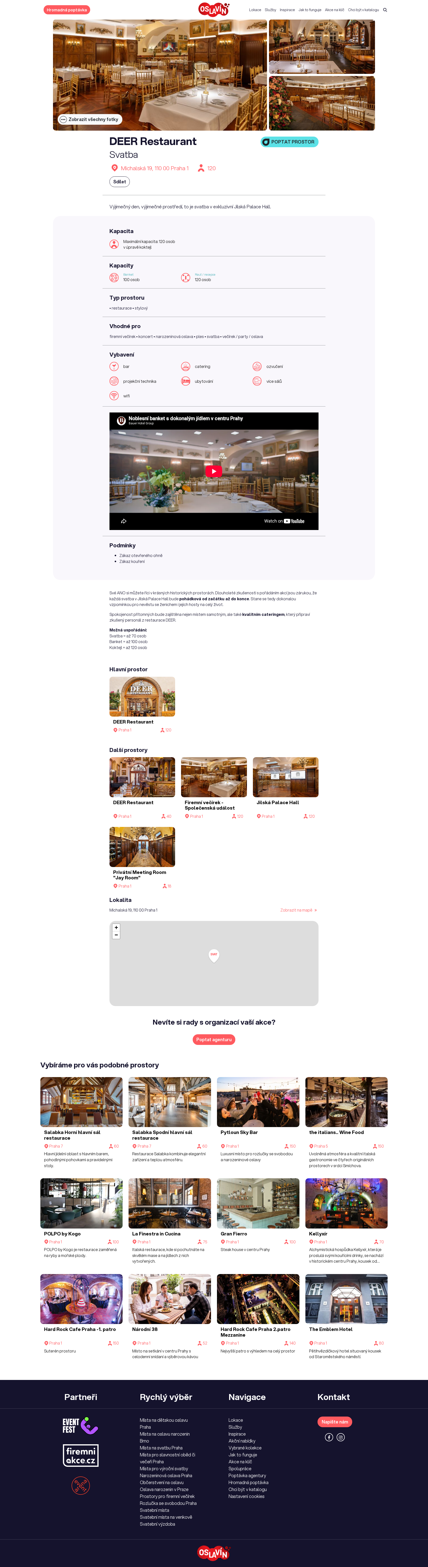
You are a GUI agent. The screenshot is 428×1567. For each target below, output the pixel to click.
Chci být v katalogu (363, 9)
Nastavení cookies (247, 1496)
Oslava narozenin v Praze (164, 1489)
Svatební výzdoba (157, 1524)
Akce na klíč (334, 9)
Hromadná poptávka (67, 10)
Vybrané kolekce (245, 1448)
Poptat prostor (292, 142)
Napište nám (335, 1422)
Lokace (255, 9)
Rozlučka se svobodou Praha (168, 1503)
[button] (214, 956)
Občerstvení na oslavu (162, 1482)
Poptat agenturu (214, 1039)
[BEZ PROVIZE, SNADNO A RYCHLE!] (214, 9)
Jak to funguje (309, 9)
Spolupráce (240, 1468)
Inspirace (287, 9)
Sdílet (119, 181)
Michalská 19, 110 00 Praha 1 (154, 168)
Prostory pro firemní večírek (167, 1496)
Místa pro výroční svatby (164, 1468)
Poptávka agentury (247, 1475)
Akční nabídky (242, 1441)
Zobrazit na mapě (296, 910)
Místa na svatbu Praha (161, 1448)
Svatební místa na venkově (166, 1517)
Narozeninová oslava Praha (166, 1475)
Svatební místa (154, 1510)
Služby (270, 9)
